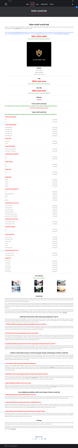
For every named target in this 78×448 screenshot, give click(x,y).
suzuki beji (44, 24)
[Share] (76, 7)
